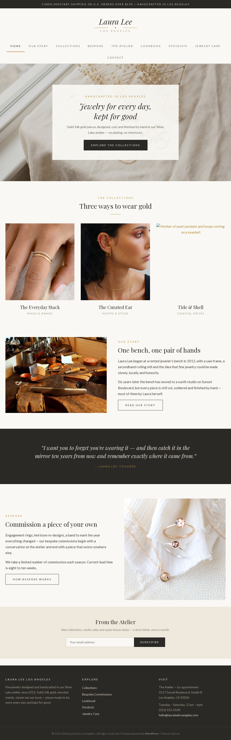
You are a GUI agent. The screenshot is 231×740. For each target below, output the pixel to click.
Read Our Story (140, 405)
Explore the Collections (115, 145)
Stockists (178, 46)
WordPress (152, 733)
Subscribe (149, 642)
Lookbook (151, 46)
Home (15, 46)
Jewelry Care (208, 46)
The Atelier (122, 46)
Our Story (38, 46)
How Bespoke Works (32, 579)
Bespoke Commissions (97, 694)
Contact (115, 57)
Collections (68, 46)
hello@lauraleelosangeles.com (178, 715)
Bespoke (96, 46)
